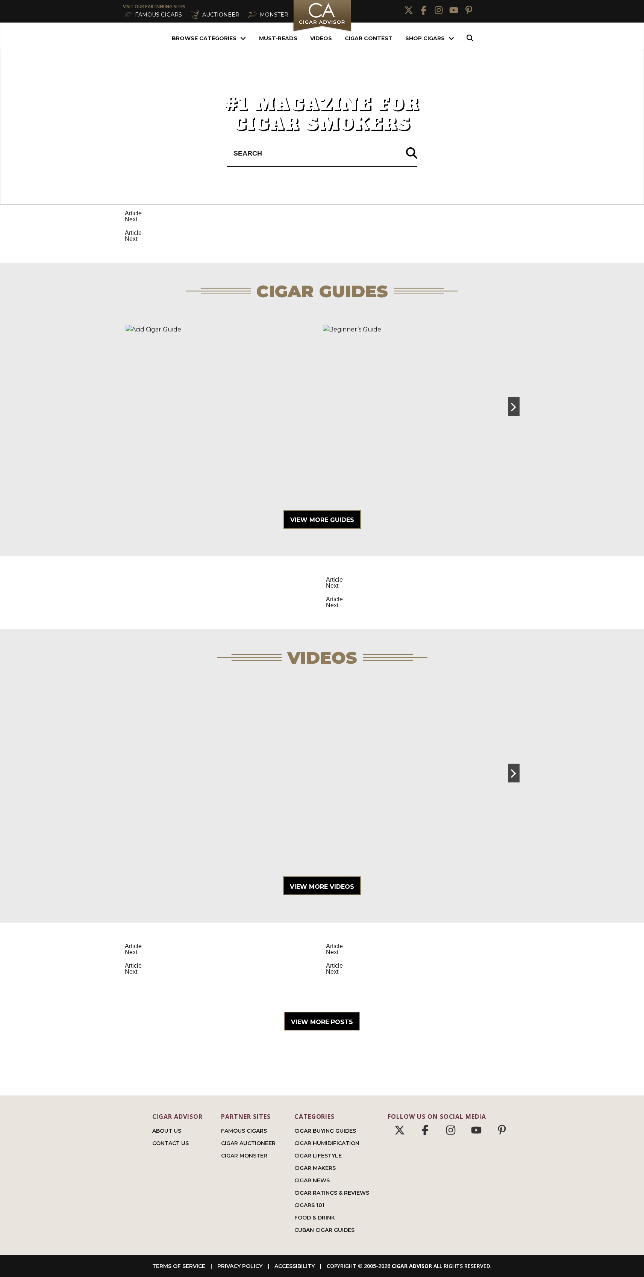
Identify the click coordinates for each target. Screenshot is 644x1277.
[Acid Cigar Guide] (223, 406)
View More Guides (322, 520)
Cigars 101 (309, 1205)
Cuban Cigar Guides (324, 1230)
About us (166, 1130)
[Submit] (411, 153)
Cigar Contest (368, 38)
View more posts (322, 1022)
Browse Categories (204, 38)
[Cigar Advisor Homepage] (322, 30)
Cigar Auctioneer (248, 1143)
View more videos (322, 886)
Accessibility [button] (294, 1266)
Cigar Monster (244, 1155)
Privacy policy (239, 1266)
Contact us (170, 1143)
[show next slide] (514, 406)
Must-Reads (278, 38)
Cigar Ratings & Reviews (331, 1192)
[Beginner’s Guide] (421, 406)
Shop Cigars (425, 38)
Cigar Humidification (326, 1143)
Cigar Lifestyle (318, 1155)
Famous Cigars (244, 1130)
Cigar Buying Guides (325, 1130)
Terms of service (178, 1266)
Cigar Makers (315, 1168)
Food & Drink (314, 1217)
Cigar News (312, 1180)
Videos (321, 38)
